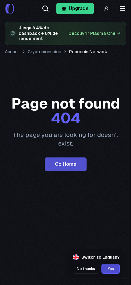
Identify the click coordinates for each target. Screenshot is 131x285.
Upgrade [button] (79, 8)
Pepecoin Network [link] (88, 51)
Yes (111, 269)
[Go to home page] (10, 8)
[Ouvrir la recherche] (45, 8)
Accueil (12, 51)
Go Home (65, 164)
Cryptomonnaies (44, 51)
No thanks (86, 269)
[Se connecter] (106, 8)
